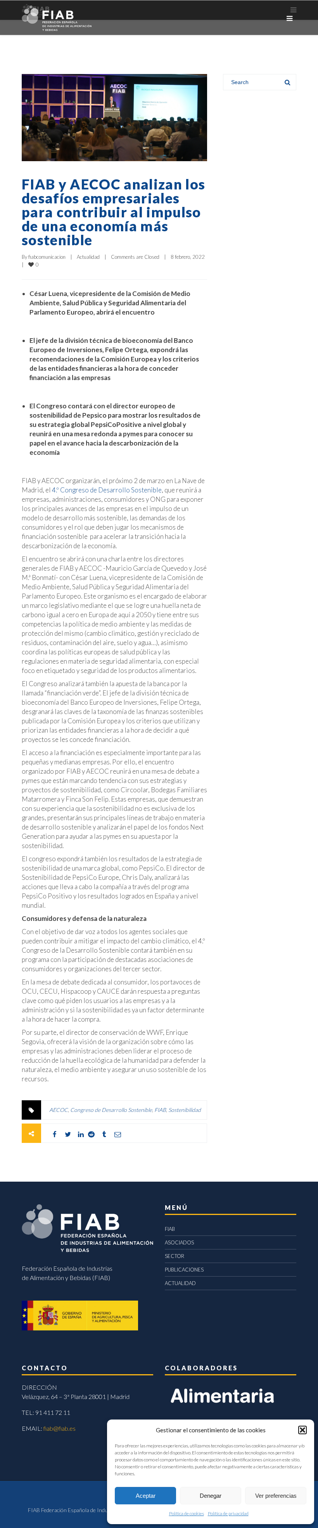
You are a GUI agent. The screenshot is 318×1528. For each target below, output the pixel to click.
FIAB (160, 1109)
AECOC (58, 1109)
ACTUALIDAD (180, 1283)
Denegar (210, 1495)
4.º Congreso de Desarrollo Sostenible (107, 490)
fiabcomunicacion (47, 257)
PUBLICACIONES (184, 1269)
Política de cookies (186, 1513)
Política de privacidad (228, 1513)
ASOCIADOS (179, 1242)
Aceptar (146, 1495)
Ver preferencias (276, 1495)
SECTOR (174, 1256)
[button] (302, 1430)
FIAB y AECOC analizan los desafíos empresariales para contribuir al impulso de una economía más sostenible (113, 212)
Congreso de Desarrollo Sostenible (111, 1109)
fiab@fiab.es (59, 1428)
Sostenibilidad (184, 1109)
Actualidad (88, 257)
